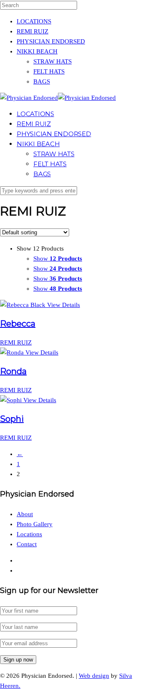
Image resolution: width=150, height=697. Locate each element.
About (25, 514)
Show (57, 258)
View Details (63, 305)
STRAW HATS (52, 61)
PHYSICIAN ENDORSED (51, 41)
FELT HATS (49, 71)
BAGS (41, 81)
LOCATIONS (34, 21)
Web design (94, 675)
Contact (27, 544)
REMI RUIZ (32, 31)
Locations (29, 534)
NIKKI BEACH (37, 51)
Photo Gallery (34, 524)
